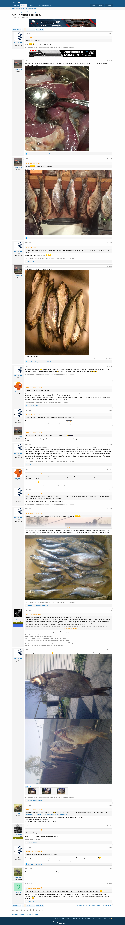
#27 (110, 383)
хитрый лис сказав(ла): (33, 163)
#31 (110, 469)
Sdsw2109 (18, 877)
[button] (39, 5)
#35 (110, 650)
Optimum (18, 619)
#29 (110, 428)
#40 (110, 883)
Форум (23, 5)
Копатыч (18, 392)
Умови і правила (72, 918)
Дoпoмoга (100, 918)
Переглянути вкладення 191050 (57, 814)
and (34, 405)
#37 (110, 825)
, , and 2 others (39, 238)
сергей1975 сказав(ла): (33, 851)
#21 (110, 33)
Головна (16, 5)
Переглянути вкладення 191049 (36, 814)
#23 (110, 158)
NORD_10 (17, 17)
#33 (110, 509)
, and (39, 605)
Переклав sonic (63, 923)
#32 (110, 489)
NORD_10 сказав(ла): (32, 615)
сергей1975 (18, 814)
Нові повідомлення (18, 8)
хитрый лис (18, 42)
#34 (110, 610)
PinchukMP (18, 834)
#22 (110, 60)
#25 (110, 266)
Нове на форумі (33, 5)
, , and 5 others (40, 154)
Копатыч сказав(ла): (32, 414)
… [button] (31, 29)
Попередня (17, 29)
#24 (110, 243)
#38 (110, 847)
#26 (110, 366)
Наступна (39, 29)
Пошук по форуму (31, 8)
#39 (110, 869)
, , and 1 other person (42, 362)
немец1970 (18, 69)
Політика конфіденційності (87, 918)
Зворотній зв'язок (60, 918)
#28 (110, 410)
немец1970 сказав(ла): (33, 38)
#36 (110, 805)
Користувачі (45, 5)
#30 (110, 445)
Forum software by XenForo (62, 922)
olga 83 (18, 892)
